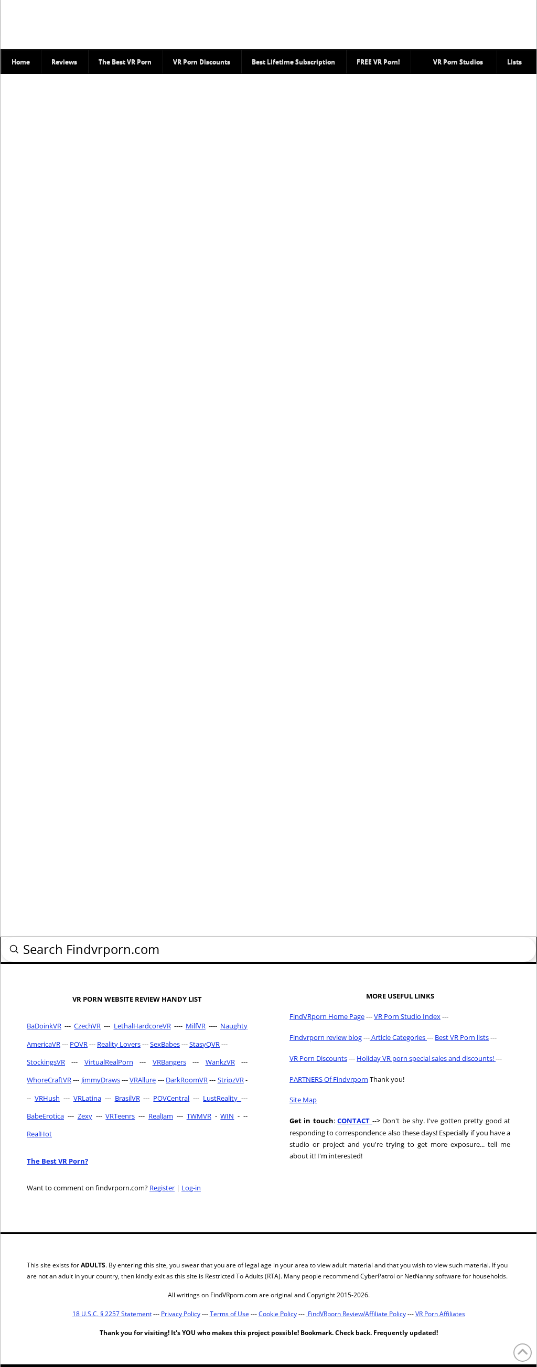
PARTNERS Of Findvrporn (328, 1079)
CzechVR (87, 1025)
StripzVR (231, 1079)
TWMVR (199, 1116)
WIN (227, 1116)
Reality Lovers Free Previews (83, 758)
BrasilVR (127, 1098)
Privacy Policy (180, 1313)
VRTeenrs (120, 1116)
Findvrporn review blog (325, 1037)
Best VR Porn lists (462, 1037)
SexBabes (165, 1044)
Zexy (85, 1116)
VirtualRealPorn (108, 1062)
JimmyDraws (100, 1079)
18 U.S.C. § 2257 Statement (112, 1313)
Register (162, 1187)
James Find (54, 267)
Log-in (191, 1187)
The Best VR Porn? (57, 1161)
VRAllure (143, 1079)
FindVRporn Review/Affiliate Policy (356, 1313)
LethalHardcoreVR (142, 1025)
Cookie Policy (278, 1313)
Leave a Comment (64, 285)
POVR (79, 1044)
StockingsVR (46, 1062)
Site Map (303, 1099)
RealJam (160, 1116)
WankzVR (220, 1062)
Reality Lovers (118, 781)
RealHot (39, 1133)
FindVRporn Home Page (326, 1016)
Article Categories (398, 1037)
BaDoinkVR (44, 1025)
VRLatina (87, 1098)
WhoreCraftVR (49, 1079)
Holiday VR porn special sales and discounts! (426, 1058)
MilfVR (196, 1025)
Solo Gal (48, 276)
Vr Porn (82, 276)
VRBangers (169, 1062)
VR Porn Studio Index (407, 1016)
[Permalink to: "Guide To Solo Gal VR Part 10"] (96, 156)
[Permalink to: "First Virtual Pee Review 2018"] (96, 435)
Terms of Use (229, 1313)
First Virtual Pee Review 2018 (96, 486)
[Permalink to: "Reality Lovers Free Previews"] (96, 706)
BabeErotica (45, 1116)
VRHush (47, 1098)
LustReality (222, 1098)
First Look (50, 518)
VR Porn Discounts (318, 1058)
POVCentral (171, 1098)
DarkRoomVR (187, 1079)
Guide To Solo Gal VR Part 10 (91, 244)
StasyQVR (204, 1044)
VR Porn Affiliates (440, 1313)
